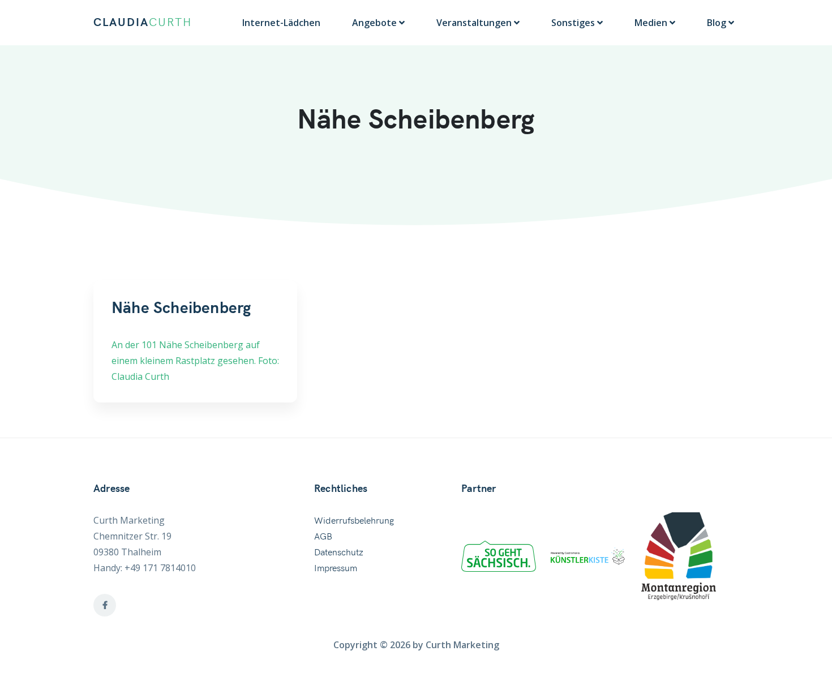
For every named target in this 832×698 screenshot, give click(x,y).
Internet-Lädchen (281, 22)
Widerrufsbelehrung (354, 521)
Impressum (335, 568)
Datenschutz (338, 552)
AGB (323, 537)
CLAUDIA (142, 22)
